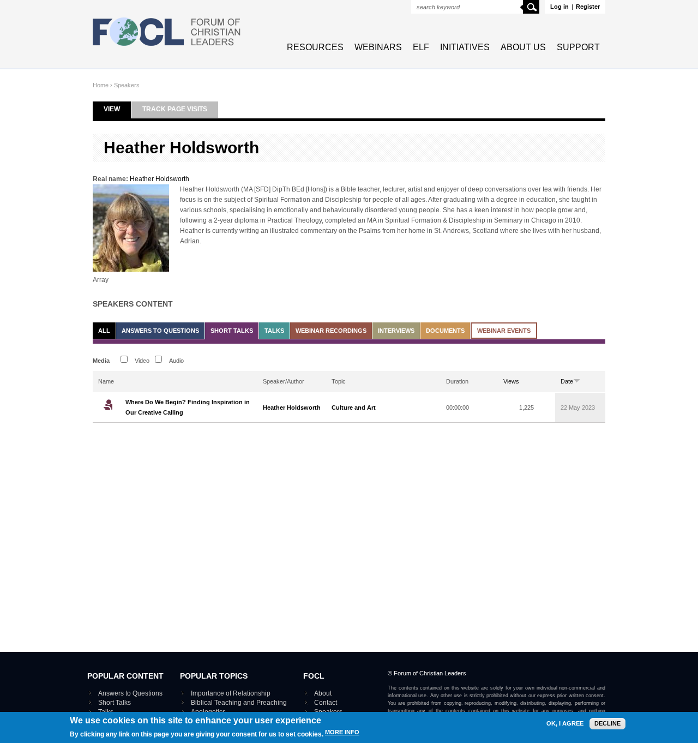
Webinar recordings (331, 330)
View (117, 109)
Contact (325, 702)
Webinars (378, 47)
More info (342, 732)
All (104, 330)
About (323, 693)
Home (101, 85)
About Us (523, 47)
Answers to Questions (160, 330)
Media (101, 360)
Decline (607, 723)
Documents (445, 330)
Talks (274, 330)
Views (511, 381)
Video (142, 360)
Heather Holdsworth (159, 179)
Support (578, 47)
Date (567, 381)
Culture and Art (354, 407)
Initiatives (465, 47)
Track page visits (174, 109)
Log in (559, 6)
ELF (421, 47)
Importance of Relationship (230, 693)
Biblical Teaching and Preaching (239, 702)
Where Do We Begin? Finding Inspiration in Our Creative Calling (187, 407)
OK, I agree (564, 724)
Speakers (127, 85)
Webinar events (504, 330)
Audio (176, 360)
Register (588, 6)
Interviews (396, 330)
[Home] (167, 47)
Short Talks (231, 330)
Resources (315, 47)
